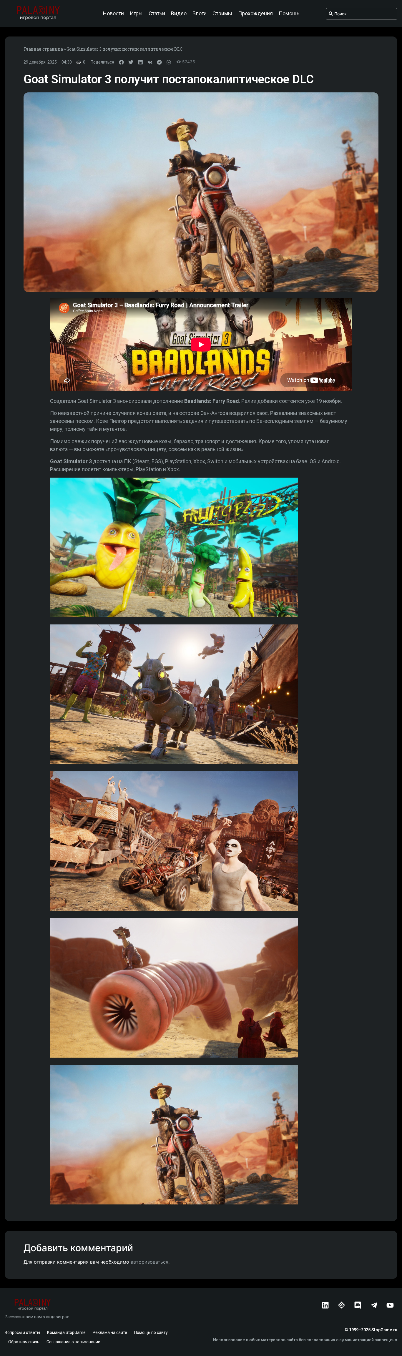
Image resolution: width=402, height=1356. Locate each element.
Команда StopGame (66, 1332)
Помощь (289, 13)
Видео (179, 13)
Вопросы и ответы (22, 1332)
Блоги (199, 13)
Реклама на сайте (110, 1332)
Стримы (222, 13)
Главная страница (43, 49)
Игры (136, 13)
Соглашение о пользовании (73, 1342)
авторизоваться (149, 1262)
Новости (113, 13)
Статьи (157, 13)
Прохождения (255, 13)
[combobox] (361, 13)
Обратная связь (23, 1342)
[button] (121, 62)
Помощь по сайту (151, 1332)
